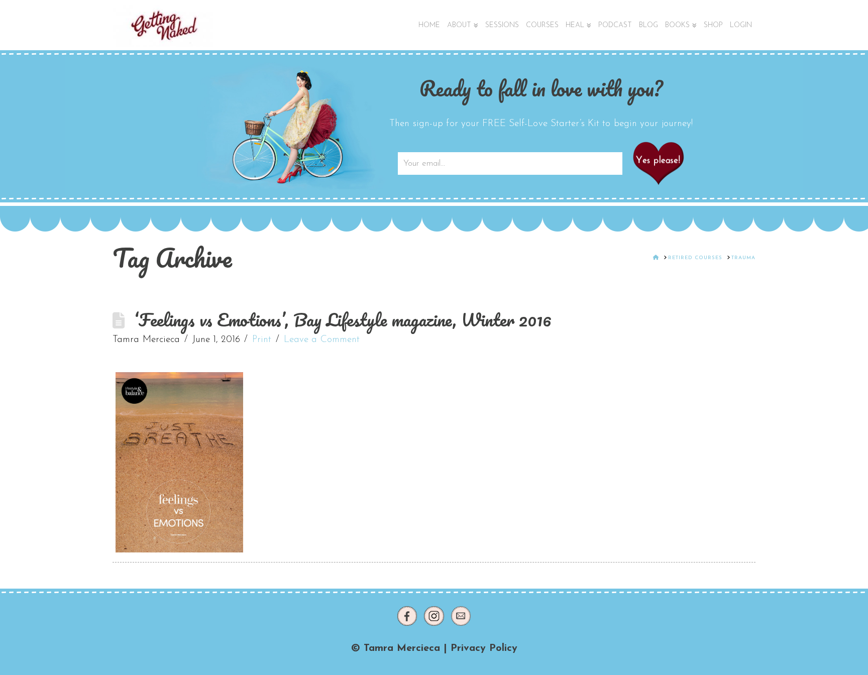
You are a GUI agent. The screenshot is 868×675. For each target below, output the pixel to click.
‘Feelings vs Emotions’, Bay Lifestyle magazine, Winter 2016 (343, 319)
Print (262, 340)
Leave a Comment (322, 340)
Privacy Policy (484, 648)
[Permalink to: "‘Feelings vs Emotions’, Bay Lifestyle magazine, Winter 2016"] (179, 462)
